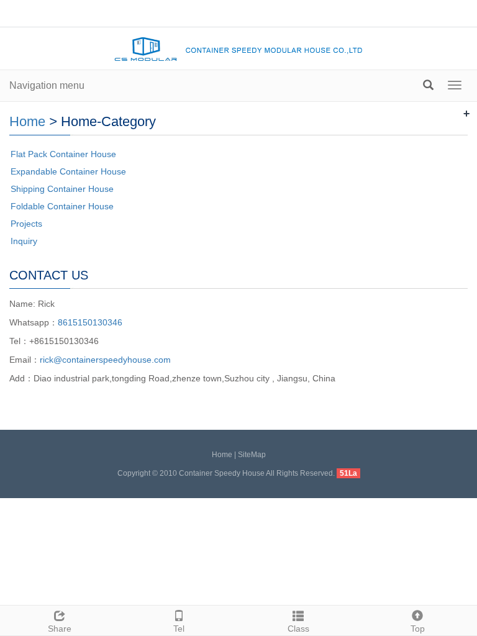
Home (27, 121)
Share (59, 629)
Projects (26, 224)
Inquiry (24, 241)
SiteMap (252, 454)
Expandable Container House (68, 171)
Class (298, 629)
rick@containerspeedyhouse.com (105, 360)
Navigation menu (46, 85)
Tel (178, 629)
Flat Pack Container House (63, 154)
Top (418, 629)
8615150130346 (90, 322)
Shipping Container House (62, 189)
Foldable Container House (62, 206)
